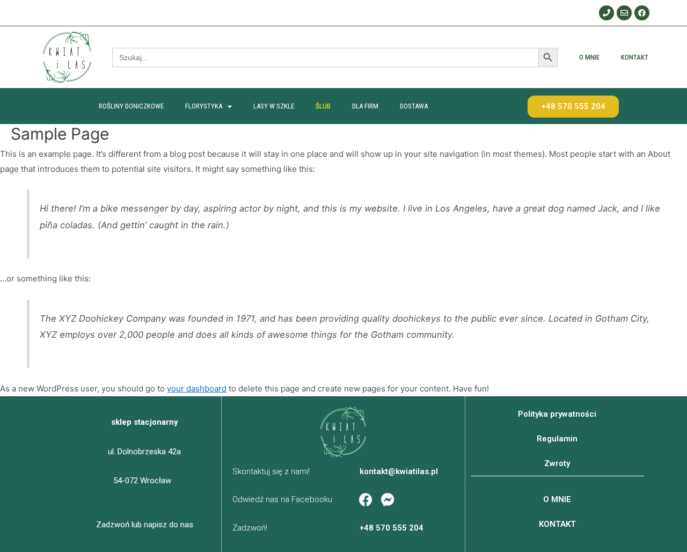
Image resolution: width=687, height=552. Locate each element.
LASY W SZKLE (273, 106)
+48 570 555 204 (391, 528)
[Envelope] (624, 12)
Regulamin (557, 439)
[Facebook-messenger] (387, 499)
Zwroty (557, 463)
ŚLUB (323, 106)
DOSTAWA (414, 106)
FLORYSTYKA (203, 106)
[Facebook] (641, 12)
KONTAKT (634, 57)
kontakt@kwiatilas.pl (399, 471)
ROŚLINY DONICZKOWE (131, 106)
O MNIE (589, 57)
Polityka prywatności (557, 414)
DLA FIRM (365, 106)
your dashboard (196, 388)
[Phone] (606, 12)
